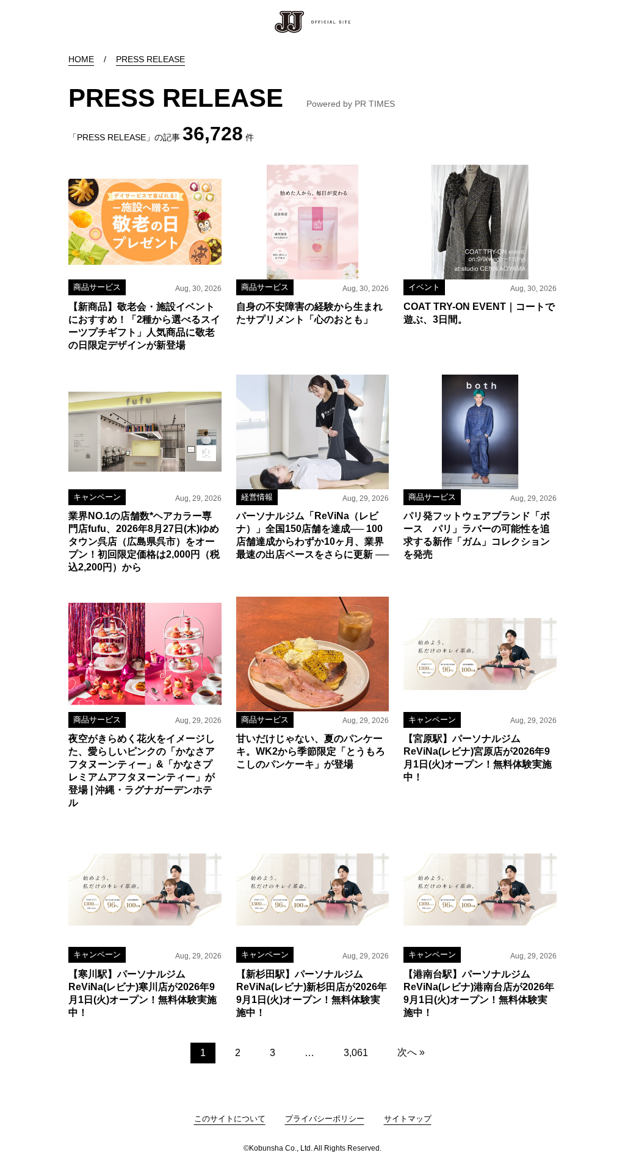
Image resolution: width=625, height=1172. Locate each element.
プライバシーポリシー (324, 1118)
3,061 (356, 1053)
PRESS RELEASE (150, 59)
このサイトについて (230, 1118)
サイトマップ (408, 1118)
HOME (81, 59)
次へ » (411, 1052)
